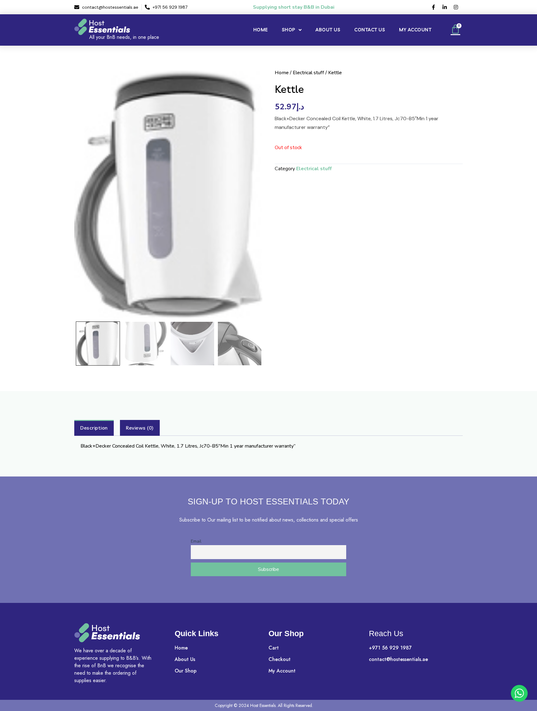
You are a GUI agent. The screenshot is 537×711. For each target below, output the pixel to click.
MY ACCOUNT (415, 30)
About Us (327, 30)
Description (94, 428)
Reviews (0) (140, 428)
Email (196, 541)
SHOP (289, 30)
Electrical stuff (308, 72)
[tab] (94, 428)
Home (260, 30)
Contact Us (369, 30)
